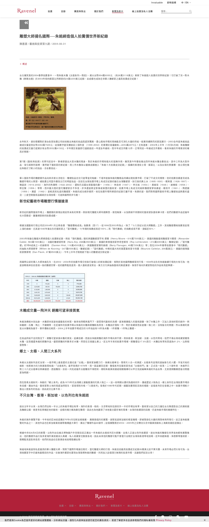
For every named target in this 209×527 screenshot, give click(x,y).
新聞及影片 (117, 11)
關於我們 (98, 11)
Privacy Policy (164, 520)
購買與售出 (80, 11)
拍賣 (50, 11)
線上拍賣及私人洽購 (142, 11)
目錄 (63, 11)
